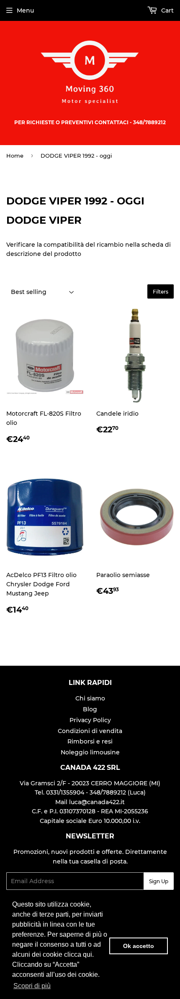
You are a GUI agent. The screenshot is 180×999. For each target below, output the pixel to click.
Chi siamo (90, 698)
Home (14, 155)
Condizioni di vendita (90, 731)
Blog (90, 709)
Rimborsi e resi (90, 741)
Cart (166, 10)
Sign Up (158, 881)
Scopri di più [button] (32, 985)
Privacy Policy (90, 720)
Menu (25, 10)
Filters (160, 292)
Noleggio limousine (90, 752)
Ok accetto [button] (138, 946)
